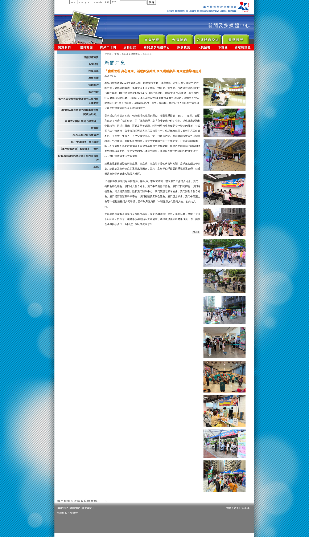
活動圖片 (93, 85)
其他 (96, 167)
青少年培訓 (108, 47)
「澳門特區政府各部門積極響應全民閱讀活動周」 (78, 112)
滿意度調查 (242, 47)
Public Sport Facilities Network (208, 38)
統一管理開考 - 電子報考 (85, 142)
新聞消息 (93, 64)
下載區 (222, 47)
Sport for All (180, 38)
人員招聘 (204, 47)
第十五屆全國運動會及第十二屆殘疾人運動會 (78, 101)
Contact (114, 2)
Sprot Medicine (236, 38)
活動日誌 (130, 47)
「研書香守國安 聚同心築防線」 (81, 121)
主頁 (106, 2)
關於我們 (65, 47)
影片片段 (93, 91)
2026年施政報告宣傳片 (86, 135)
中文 (73, 2)
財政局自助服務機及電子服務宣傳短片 (78, 158)
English (97, 2)
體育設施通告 (91, 57)
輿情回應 (93, 78)
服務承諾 (87, 508)
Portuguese (85, 2)
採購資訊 (184, 47)
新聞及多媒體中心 (156, 47)
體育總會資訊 (86, 47)
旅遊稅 (95, 128)
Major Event (152, 38)
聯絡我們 (63, 508)
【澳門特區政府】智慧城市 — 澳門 (79, 148)
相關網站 (75, 508)
